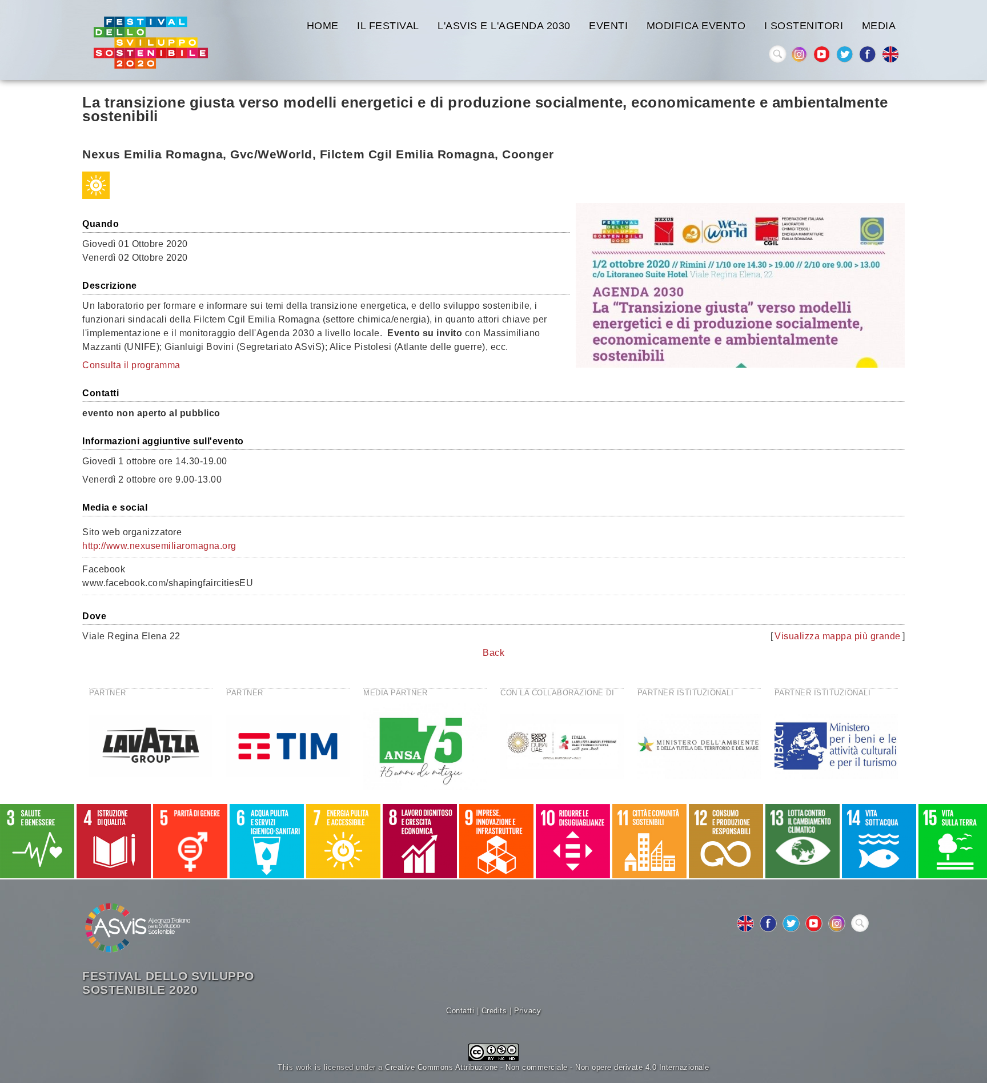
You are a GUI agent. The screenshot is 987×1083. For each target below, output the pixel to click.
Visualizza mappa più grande (838, 636)
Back (493, 653)
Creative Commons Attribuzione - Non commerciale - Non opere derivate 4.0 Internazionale (547, 1067)
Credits (494, 1010)
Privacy (527, 1010)
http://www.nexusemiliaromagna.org (159, 546)
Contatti (460, 1010)
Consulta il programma (131, 365)
